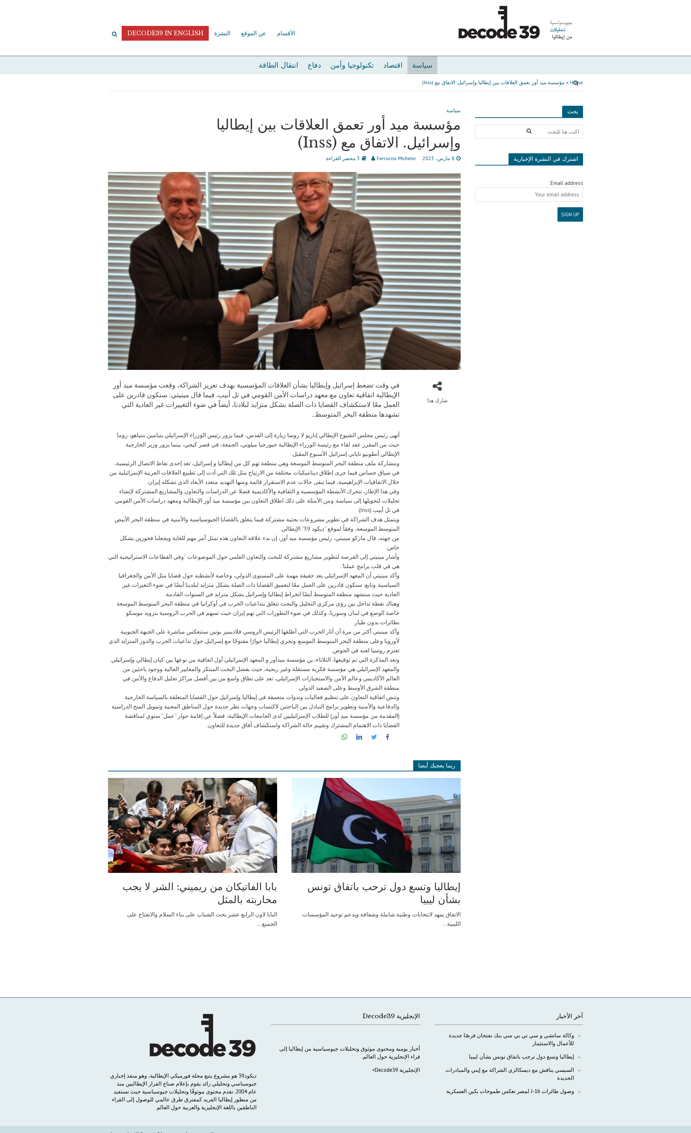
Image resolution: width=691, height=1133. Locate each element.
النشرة (222, 33)
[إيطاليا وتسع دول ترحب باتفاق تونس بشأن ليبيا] (376, 824)
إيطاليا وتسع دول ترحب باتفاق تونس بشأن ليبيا (384, 893)
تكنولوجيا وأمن (352, 65)
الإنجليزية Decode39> (396, 1069)
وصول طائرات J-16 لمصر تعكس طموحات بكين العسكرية (510, 1091)
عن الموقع (253, 33)
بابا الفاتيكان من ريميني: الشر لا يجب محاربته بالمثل (199, 893)
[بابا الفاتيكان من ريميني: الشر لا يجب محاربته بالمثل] (192, 824)
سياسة (422, 65)
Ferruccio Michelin (396, 158)
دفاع (314, 65)
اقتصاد (393, 65)
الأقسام (286, 33)
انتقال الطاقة (278, 65)
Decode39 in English (165, 33)
